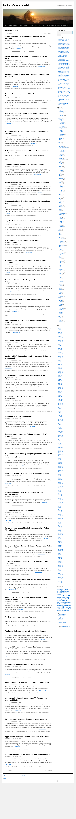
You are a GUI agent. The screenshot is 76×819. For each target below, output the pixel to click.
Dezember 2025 (60, 337)
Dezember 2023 (60, 369)
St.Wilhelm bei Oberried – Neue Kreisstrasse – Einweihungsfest (22, 241)
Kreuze (60, 265)
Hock (19, 157)
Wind (60, 157)
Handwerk (24, 314)
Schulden (39, 411)
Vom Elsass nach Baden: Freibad (63, 95)
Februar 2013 (60, 543)
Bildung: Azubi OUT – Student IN (64, 44)
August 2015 (60, 503)
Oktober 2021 (60, 404)
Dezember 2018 (60, 450)
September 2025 (60, 341)
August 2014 (60, 519)
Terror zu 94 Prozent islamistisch (63, 78)
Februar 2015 (60, 511)
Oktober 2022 (60, 388)
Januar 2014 (60, 529)
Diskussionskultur (61, 592)
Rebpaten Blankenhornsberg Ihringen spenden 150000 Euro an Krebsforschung (28, 455)
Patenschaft (29, 468)
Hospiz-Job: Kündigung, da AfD (63, 47)
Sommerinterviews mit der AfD (63, 39)
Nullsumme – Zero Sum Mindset (63, 68)
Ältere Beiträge (8, 33)
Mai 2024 (59, 363)
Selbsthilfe (53, 25)
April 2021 (60, 412)
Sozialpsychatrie (42, 194)
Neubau (69, 605)
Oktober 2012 (60, 549)
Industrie (60, 138)
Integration (20, 390)
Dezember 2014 (60, 514)
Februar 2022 (60, 399)
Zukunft (27, 411)
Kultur (36, 25)
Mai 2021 (59, 411)
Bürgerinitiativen (37, 485)
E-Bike (61, 154)
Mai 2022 (59, 395)
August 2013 (60, 535)
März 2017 (60, 478)
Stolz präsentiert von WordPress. (64, 781)
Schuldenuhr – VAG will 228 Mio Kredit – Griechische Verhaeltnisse (24, 398)
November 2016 (60, 483)
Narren (60, 320)
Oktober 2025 (60, 340)
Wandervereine (61, 323)
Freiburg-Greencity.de (61, 615)
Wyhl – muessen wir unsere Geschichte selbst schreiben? (26, 719)
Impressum (6, 775)
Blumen (24, 625)
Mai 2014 (59, 523)
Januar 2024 (60, 368)
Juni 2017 (59, 474)
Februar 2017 (60, 479)
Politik (63, 606)
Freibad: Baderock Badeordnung (63, 63)
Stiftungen (60, 140)
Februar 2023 (60, 383)
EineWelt (14, 766)
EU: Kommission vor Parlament (63, 100)
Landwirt (60, 214)
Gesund (20, 126)
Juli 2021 (59, 408)
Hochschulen (61, 114)
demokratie (61, 590)
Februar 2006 (60, 582)
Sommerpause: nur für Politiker (63, 99)
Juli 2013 (59, 537)
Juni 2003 (59, 584)
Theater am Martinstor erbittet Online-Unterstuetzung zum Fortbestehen (26, 563)
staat (62, 609)
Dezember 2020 (60, 418)
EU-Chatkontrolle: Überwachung (63, 104)
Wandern (18, 556)
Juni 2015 (59, 506)
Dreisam (61, 236)
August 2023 (60, 375)
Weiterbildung (59, 610)
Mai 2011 (59, 572)
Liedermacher (62, 189)
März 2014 (60, 526)
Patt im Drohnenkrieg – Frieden (63, 91)
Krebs (13, 468)
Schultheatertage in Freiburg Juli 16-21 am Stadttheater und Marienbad (27, 132)
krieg (60, 603)
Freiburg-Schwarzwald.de (16, 5)
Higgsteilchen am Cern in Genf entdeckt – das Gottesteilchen (28, 737)
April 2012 (60, 557)
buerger (64, 588)
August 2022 (60, 391)
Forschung (26, 749)
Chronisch (60, 269)
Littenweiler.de (60, 619)
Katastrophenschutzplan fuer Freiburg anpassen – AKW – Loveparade (26, 435)
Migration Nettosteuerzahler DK (63, 49)
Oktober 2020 (60, 420)
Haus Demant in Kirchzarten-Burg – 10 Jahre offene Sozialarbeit (24, 281)
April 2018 (60, 460)
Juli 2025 (59, 344)
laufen (32, 126)
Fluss (60, 234)
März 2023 (60, 381)
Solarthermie (62, 151)
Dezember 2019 (60, 434)
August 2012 (60, 551)
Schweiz (60, 182)
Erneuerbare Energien (62, 596)
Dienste (21, 194)
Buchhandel (62, 134)
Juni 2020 (59, 426)
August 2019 (60, 439)
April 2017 (60, 476)
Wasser (60, 229)
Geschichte (62, 241)
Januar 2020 (60, 432)
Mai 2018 (59, 459)
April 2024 (60, 364)
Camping (60, 313)
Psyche (24, 194)
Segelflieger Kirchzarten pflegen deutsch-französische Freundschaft (25, 261)
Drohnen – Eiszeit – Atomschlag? (64, 71)
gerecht (62, 599)
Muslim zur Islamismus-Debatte (63, 75)
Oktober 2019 (60, 436)
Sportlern (60, 300)
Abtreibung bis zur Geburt (62, 56)
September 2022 (60, 389)
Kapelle (30, 556)
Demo (30, 108)
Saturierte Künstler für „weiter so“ (64, 41)
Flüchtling (62, 597)
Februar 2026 (60, 335)
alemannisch (32, 428)
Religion (48, 25)
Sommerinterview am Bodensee (63, 43)
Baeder (60, 298)
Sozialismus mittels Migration (63, 51)
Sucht (60, 293)
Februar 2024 (60, 367)
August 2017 (60, 471)
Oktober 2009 (60, 576)
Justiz (61, 292)
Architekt (61, 120)
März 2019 (60, 446)
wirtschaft (63, 610)
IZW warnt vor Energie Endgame (63, 52)
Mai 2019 (59, 443)
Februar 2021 (60, 415)
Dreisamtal (14, 51)
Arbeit (61, 290)
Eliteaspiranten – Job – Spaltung (63, 67)
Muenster (61, 264)
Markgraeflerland (62, 245)
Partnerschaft (61, 165)
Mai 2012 (59, 555)
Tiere (60, 219)
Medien (17, 334)
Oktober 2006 (60, 580)
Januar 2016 (60, 497)
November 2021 (60, 403)
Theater (21, 145)
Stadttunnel (31, 51)
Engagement (26, 25)
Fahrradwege (62, 254)
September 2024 (60, 357)
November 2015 (60, 499)
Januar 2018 (60, 464)
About (5, 778)
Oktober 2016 (60, 485)
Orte (59, 248)
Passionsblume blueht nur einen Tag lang (20, 617)
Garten (60, 210)
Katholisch (18, 611)
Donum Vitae (31, 611)
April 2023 (60, 380)
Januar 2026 (60, 336)
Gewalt (61, 281)
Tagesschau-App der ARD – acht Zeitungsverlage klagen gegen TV (26, 321)
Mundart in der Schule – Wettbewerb (18, 416)
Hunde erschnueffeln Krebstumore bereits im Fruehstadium (27, 682)
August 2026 (60, 327)
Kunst (21, 350)
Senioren (22, 88)
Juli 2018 (59, 456)
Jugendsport (62, 602)
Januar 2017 (60, 480)
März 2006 (60, 581)
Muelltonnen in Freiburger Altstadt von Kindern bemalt (25, 631)
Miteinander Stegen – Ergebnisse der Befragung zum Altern (27, 473)
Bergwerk (60, 205)
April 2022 (60, 396)
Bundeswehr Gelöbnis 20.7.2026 (63, 72)
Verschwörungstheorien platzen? (63, 57)
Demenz (61, 270)
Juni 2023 (59, 377)
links (66, 603)
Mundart (37, 428)
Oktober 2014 (60, 517)
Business (15, 25)
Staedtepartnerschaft (30, 274)
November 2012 (60, 547)
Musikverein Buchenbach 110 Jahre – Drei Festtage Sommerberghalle (24, 493)
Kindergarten (61, 115)
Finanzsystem (15, 411)
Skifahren (61, 302)
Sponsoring (61, 167)
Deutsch (67, 591)
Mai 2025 (59, 347)
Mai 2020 (59, 427)
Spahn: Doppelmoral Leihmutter (63, 94)
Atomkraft (25, 448)
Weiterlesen (19, 48)
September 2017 (60, 470)
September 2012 (60, 550)
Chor (37, 370)
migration (64, 605)
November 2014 (60, 515)
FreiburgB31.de (60, 618)
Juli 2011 (59, 569)
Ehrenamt (14, 176)
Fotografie (62, 122)
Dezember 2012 (60, 546)
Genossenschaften (62, 127)
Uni (67, 608)
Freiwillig (60, 163)
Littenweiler (22, 157)
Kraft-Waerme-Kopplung (63, 147)
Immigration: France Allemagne (63, 76)
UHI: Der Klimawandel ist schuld (64, 92)
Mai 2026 (59, 331)
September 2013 (60, 534)
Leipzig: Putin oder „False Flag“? (63, 65)
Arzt (61, 130)
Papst (25, 215)
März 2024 (60, 365)
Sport (58, 25)
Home (6, 25)
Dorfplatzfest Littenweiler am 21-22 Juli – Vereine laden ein (27, 151)
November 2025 (60, 339)
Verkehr (18, 51)
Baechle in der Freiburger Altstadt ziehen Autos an (24, 664)
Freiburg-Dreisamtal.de (62, 614)
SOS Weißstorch (27, 235)
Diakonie (17, 194)
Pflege (42, 485)
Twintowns (61, 183)
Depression (62, 272)
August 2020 (60, 423)
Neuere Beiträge (48, 33)
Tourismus (63, 25)
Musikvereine (28, 157)
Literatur (61, 190)
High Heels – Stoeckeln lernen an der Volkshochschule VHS (27, 113)
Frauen (17, 126)
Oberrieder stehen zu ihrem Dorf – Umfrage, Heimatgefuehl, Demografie (27, 75)
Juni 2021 (59, 410)
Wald (60, 227)
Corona (66, 589)
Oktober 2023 (60, 372)
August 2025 (60, 343)
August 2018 (60, 455)
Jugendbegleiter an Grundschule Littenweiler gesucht (25, 164)
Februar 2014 (60, 527)
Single (60, 288)
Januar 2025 (60, 352)
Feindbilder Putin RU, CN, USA (63, 60)
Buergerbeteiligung (16, 485)
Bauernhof (14, 314)
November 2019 (60, 435)
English (23, 775)
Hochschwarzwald (16, 88)
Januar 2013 (60, 545)
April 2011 (60, 573)
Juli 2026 (59, 328)
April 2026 (60, 332)
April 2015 (60, 509)
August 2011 (60, 568)
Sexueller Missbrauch (62, 286)
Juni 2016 (59, 490)
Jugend (13, 145)
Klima (60, 211)
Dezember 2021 (60, 402)
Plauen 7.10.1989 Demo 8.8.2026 (64, 64)
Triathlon (61, 304)
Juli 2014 (59, 521)
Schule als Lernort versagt (62, 45)
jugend (58, 602)
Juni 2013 (59, 538)
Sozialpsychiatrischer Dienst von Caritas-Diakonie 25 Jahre (27, 182)
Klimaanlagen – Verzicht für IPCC (64, 88)
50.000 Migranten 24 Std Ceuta (63, 74)
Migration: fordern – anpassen (63, 40)
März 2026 (60, 333)
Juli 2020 (59, 424)
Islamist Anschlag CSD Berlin (63, 80)
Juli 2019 (59, 440)
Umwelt (60, 225)
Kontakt (5, 777)
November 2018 (60, 451)
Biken (61, 301)
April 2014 (60, 525)
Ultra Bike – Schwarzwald (62, 82)
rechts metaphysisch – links (62, 98)
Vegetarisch (62, 207)
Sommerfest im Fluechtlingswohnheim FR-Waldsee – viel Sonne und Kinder (26, 699)
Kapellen (14, 556)
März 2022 (60, 397)
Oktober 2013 (60, 533)
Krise (60, 280)
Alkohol (61, 294)
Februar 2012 (60, 559)
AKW (13, 448)
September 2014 (60, 518)
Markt (60, 139)
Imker (61, 136)
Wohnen (26, 88)
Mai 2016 (59, 491)
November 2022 (60, 387)
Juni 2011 (59, 570)
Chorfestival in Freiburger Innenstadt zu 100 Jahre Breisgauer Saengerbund (28, 357)
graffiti (37, 641)
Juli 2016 (59, 489)
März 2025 (60, 349)
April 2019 (60, 444)
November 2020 (60, 419)
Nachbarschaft (46, 712)
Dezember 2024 (60, 353)
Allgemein (59, 108)
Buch (62, 191)
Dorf (40, 157)
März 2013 (60, 542)
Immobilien (28, 314)
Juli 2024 (59, 360)
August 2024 (60, 359)
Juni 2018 (59, 458)
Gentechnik (14, 108)
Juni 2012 (59, 554)
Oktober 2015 (60, 501)
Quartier (6, 713)
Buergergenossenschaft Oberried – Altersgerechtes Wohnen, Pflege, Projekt (27, 529)
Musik (60, 198)
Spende (14, 235)
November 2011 (60, 563)
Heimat (60, 240)
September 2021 (60, 406)
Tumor (28, 692)
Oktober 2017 (60, 468)
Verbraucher (61, 169)
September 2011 (60, 566)
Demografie (39, 88)
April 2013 (60, 541)
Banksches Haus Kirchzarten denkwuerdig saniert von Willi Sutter (27, 300)
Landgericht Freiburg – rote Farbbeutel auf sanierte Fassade (27, 647)
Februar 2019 (60, 447)
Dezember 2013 (60, 530)
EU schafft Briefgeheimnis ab (63, 96)
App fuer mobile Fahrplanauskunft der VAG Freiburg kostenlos (28, 579)
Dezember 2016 (60, 482)
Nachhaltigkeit (62, 213)
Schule (69, 607)
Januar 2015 (60, 513)
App (28, 334)
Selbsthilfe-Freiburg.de (62, 622)
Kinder (17, 641)
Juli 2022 (59, 392)
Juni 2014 (59, 522)
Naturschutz (61, 218)
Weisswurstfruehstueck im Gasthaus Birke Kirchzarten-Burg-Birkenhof (27, 202)
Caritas (13, 194)
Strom (60, 153)
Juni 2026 (59, 329)
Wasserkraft (61, 155)
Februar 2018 (60, 463)
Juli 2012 (59, 553)
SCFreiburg (62, 308)
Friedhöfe (60, 193)
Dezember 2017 (60, 466)
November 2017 (60, 467)
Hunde (13, 692)
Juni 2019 (59, 442)
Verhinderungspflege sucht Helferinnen (19, 510)
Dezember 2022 (60, 385)
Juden (68, 600)
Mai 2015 (59, 507)
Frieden (59, 599)
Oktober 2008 (60, 577)
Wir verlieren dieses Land (62, 55)
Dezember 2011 (60, 562)
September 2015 (60, 502)
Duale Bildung (61, 111)
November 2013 (60, 531)
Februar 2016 (60, 495)
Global (32, 25)
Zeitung (67, 610)
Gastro (13, 215)
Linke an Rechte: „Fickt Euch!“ (63, 48)
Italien (60, 181)
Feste (43, 157)
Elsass (60, 233)
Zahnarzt (61, 131)
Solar (60, 148)
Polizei (67, 607)
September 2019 (60, 438)
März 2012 (60, 558)
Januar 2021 (60, 416)
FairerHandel (24, 766)
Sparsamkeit (62, 170)
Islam (65, 600)
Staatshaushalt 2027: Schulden (63, 103)
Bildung (10, 25)
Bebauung (63, 124)
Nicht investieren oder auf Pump (63, 84)
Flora (13, 625)
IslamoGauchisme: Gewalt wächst (64, 86)
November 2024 (60, 355)
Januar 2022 (60, 400)
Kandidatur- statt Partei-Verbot (63, 87)
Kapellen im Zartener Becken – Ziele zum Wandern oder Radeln (28, 546)
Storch (61, 222)
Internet (13, 334)
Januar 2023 (60, 384)
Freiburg (19, 370)
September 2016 (60, 486)
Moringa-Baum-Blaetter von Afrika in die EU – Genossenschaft (28, 754)
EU (13, 68)
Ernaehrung (18, 766)
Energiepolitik (61, 146)
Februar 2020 (60, 431)
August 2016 (60, 487)
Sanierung (42, 314)
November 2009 (60, 574)
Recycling (62, 226)
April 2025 (60, 348)
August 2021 (60, 407)
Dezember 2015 (60, 498)
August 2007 (60, 578)
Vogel (61, 223)
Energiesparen (59, 594)
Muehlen (60, 246)
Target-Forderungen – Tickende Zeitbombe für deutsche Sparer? (26, 57)
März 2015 (60, 510)
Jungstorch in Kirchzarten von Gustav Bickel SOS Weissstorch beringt (28, 222)
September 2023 (60, 373)
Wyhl (39, 731)
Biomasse (60, 144)
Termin (65, 608)
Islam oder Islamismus (62, 90)
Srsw (20, 40)
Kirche (69, 602)
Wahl (69, 608)
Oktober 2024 (60, 356)
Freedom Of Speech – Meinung (63, 83)
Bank (23, 68)
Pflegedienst (30, 522)
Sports (60, 305)
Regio (44, 25)
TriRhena (60, 249)
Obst (61, 217)
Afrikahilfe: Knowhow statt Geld (63, 53)
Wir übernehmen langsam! (62, 102)
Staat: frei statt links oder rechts (63, 79)
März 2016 (60, 494)
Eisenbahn (62, 253)
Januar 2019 (60, 448)
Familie (60, 273)
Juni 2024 (59, 361)
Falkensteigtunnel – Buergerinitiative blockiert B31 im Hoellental (25, 37)
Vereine (68, 25)
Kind (66, 602)
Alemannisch (15, 428)
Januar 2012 (60, 561)
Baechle (29, 677)
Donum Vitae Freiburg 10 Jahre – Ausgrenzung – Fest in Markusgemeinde (26, 598)
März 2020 (60, 430)
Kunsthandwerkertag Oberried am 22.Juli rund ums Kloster (27, 340)
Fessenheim (29, 448)
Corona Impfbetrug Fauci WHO (63, 70)
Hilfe (60, 317)
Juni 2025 (59, 345)
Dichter (60, 187)
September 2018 (60, 454)
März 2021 (60, 414)
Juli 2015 (59, 505)
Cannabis (61, 296)
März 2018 (60, 462)
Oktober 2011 (60, 565)
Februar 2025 (60, 351)
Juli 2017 (59, 472)
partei (58, 607)
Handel (28, 766)
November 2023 (60, 371)
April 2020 (60, 428)
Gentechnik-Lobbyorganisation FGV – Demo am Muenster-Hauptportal (26, 95)
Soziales (28, 194)
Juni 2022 (59, 393)
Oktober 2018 (60, 452)
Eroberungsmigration (61, 59)
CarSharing (62, 252)
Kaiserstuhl (22, 731)
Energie (20, 25)
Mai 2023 (59, 379)
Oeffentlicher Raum (23, 641)
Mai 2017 (59, 475)
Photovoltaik (62, 150)
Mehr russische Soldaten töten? (63, 61)
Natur (40, 25)
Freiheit (68, 597)
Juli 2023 (59, 376)
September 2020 (60, 422)
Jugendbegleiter (37, 176)
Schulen (17, 145)
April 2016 (60, 493)
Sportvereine (15, 274)
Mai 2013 (59, 539)
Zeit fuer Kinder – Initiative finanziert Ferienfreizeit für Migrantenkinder (25, 377)
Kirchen (18, 108)
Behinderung (15, 294)
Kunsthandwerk (34, 350)
